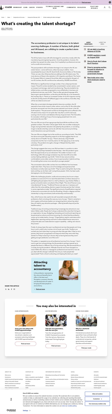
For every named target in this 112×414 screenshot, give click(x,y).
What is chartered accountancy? (12, 383)
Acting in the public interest (11, 381)
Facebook (11, 289)
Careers (32, 7)
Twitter (6, 289)
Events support (97, 387)
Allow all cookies (97, 394)
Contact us (28, 375)
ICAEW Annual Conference (100, 383)
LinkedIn (9, 289)
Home (2, 17)
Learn (25, 7)
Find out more (86, 2)
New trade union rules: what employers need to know (96, 80)
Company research (50, 381)
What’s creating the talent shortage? (51, 17)
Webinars (96, 379)
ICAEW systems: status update (32, 379)
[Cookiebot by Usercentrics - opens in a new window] (11, 410)
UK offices (27, 381)
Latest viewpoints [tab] (88, 43)
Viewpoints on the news (18, 17)
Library (47, 377)
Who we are (8, 375)
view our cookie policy (69, 405)
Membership (17, 7)
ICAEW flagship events (99, 385)
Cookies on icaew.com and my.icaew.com (81, 381)
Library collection (50, 385)
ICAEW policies (74, 375)
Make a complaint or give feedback (34, 377)
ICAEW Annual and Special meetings (14, 379)
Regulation (81, 7)
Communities (71, 7)
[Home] (6, 7)
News (8, 17)
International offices (30, 385)
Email (14, 289)
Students (39, 7)
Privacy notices (74, 379)
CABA (26, 387)
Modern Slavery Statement (77, 377)
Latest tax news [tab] (102, 43)
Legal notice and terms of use (78, 385)
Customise (96, 399)
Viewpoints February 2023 (34, 17)
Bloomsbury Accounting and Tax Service (55, 375)
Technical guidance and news (55, 7)
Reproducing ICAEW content (78, 383)
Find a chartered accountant (12, 387)
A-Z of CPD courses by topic (100, 377)
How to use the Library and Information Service (57, 379)
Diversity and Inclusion (10, 385)
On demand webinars (99, 381)
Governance (8, 377)
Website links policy (75, 387)
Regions (27, 383)
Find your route (86, 348)
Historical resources (50, 383)
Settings (25, 410)
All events (96, 375)
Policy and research (94, 7)
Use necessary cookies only (97, 404)
